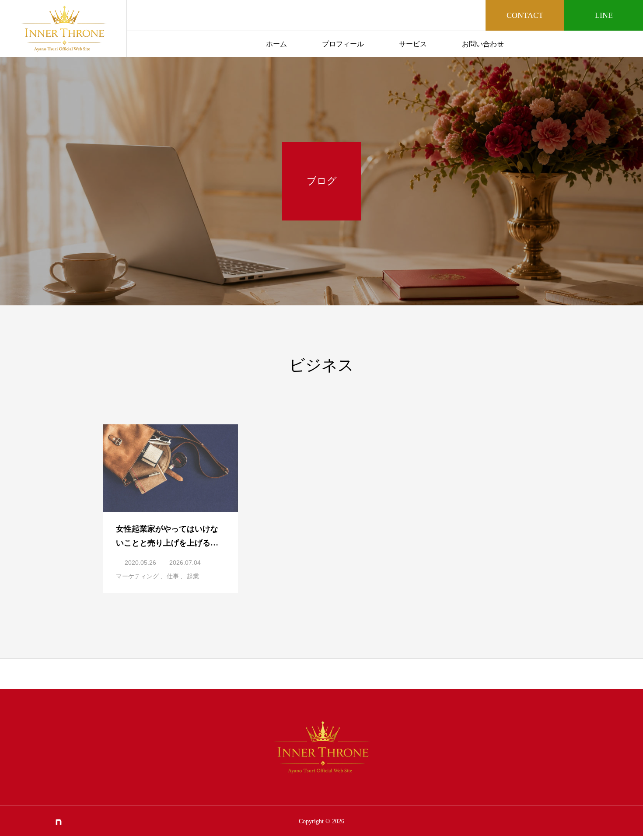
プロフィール (343, 44)
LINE (604, 15)
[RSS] (87, 822)
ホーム (276, 44)
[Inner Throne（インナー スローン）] (63, 28)
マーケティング (137, 576)
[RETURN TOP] (321, 673)
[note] (59, 822)
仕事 (173, 576)
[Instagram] (29, 822)
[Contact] (73, 822)
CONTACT (525, 15)
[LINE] (15, 822)
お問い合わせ (483, 44)
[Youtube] (44, 822)
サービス (413, 44)
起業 (193, 576)
